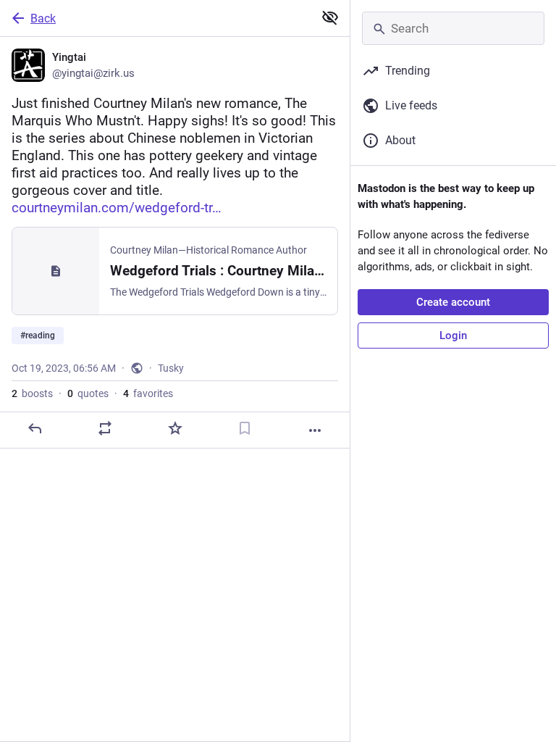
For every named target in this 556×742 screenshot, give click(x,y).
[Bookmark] (244, 428)
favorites (148, 393)
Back (43, 18)
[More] (315, 430)
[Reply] (34, 428)
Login (453, 335)
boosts (32, 393)
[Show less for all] (330, 17)
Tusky (171, 368)
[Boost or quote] (105, 428)
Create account (453, 302)
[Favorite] (175, 428)
